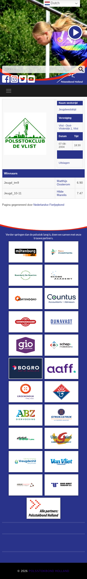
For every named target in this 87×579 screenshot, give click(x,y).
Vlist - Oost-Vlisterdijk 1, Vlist (68, 127)
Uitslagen (64, 162)
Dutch (55, 3)
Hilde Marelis (62, 193)
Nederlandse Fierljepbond (48, 204)
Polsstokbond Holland (49, 571)
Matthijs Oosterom (63, 182)
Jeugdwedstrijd (67, 109)
